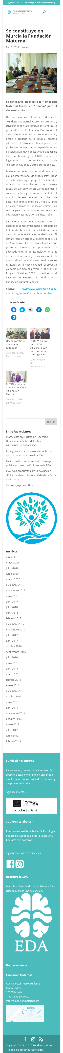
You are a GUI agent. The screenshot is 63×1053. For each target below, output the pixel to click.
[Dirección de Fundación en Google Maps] (25, 1020)
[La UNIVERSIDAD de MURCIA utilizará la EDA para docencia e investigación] (40, 333)
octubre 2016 (14, 646)
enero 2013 (12, 724)
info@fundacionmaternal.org (22, 1000)
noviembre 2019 (15, 590)
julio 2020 (12, 568)
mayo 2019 (12, 596)
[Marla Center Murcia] (17, 806)
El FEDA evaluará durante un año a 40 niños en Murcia (16, 389)
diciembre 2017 (15, 624)
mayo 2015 (12, 702)
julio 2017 (12, 635)
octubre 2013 (14, 718)
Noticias (26, 47)
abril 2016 (12, 668)
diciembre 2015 (15, 691)
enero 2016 (12, 685)
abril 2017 (12, 640)
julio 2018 (12, 607)
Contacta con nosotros (19, 840)
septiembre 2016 (16, 651)
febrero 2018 (13, 618)
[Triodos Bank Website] (25, 811)
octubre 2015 (14, 696)
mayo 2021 (12, 562)
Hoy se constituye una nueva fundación (16, 344)
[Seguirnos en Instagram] (19, 867)
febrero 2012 (13, 741)
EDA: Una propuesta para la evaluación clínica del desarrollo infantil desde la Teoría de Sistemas (31, 475)
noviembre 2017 (15, 629)
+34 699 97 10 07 (19, 996)
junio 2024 (12, 557)
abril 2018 (12, 612)
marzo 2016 (13, 674)
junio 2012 (12, 735)
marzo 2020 (13, 579)
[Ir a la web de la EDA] (31, 543)
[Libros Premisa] (30, 806)
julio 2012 (12, 730)
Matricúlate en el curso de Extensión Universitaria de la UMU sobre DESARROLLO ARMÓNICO (27, 441)
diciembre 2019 (15, 584)
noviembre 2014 (15, 713)
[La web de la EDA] (31, 925)
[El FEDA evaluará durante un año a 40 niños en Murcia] (16, 376)
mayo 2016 (12, 663)
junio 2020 (12, 573)
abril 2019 (12, 601)
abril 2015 (12, 707)
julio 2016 (12, 657)
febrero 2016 (13, 679)
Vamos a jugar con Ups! (19, 485)
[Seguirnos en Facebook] (10, 867)
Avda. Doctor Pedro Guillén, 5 (23, 983)
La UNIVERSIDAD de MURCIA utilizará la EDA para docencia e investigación (39, 347)
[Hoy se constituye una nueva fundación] (16, 333)
